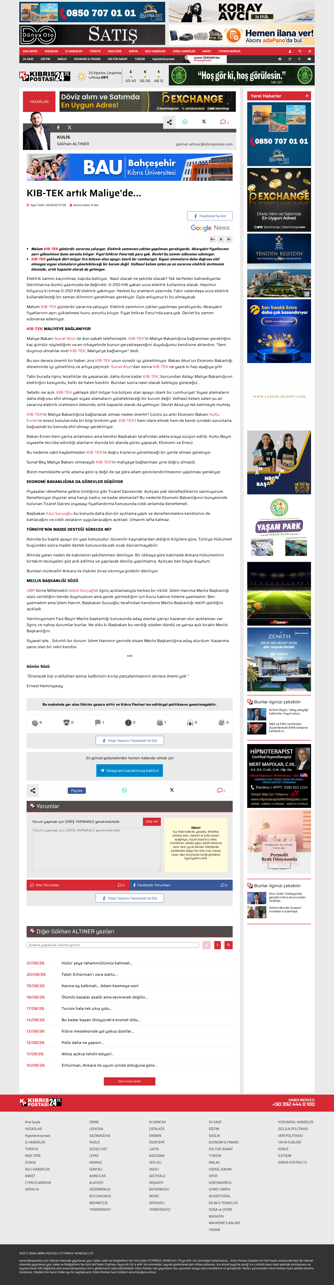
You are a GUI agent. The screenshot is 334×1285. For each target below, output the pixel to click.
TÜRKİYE (95, 51)
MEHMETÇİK (98, 1202)
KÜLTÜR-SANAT (117, 59)
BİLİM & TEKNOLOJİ (223, 1202)
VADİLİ (154, 1169)
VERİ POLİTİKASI (290, 1135)
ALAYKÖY (96, 1182)
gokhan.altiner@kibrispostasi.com (204, 144)
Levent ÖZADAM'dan (207, 58)
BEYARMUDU (159, 1189)
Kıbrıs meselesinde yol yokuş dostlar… (98, 1031)
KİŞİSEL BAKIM (220, 1169)
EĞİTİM (45, 59)
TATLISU (155, 1162)
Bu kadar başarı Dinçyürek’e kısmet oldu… (101, 1020)
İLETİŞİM (284, 1155)
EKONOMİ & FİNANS (87, 59)
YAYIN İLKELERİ (289, 1142)
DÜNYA (133, 51)
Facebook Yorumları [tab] (153, 885)
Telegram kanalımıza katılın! (132, 770)
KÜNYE (283, 1149)
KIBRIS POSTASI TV (292, 1162)
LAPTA (154, 1149)
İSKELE (94, 1142)
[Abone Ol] (210, 228)
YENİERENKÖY (100, 1209)
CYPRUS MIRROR (229, 51)
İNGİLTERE (115, 51)
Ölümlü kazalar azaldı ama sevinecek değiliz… (105, 997)
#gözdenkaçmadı (163, 59)
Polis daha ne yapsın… (83, 1042)
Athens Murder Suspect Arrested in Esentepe (285, 909)
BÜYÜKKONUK (100, 1196)
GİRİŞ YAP (152, 821)
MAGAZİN (216, 1216)
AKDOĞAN (157, 1155)
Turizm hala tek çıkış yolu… (87, 1008)
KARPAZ (95, 1162)
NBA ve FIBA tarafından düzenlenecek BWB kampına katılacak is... (288, 727)
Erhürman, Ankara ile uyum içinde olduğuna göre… (109, 1065)
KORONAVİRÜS (220, 1182)
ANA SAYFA (30, 51)
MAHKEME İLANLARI (224, 1222)
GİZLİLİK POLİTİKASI (293, 1128)
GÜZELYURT (98, 1149)
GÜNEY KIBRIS (219, 1189)
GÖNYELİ (95, 1169)
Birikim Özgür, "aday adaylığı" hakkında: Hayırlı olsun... (289, 711)
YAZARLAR (51, 51)
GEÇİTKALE (157, 1175)
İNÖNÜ (154, 1196)
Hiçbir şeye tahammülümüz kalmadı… (97, 963)
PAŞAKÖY (156, 1182)
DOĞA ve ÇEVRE (220, 1209)
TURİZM (140, 59)
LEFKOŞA (96, 1128)
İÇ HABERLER (73, 51)
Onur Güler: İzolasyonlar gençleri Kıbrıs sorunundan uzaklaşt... (287, 897)
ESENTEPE (157, 1142)
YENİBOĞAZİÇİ (160, 1209)
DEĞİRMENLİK (99, 1189)
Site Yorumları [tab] (47, 885)
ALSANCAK (157, 1122)
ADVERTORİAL (220, 1196)
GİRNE (94, 1122)
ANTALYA (32, 1189)
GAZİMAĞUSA (99, 1135)
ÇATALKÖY (157, 1128)
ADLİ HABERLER (155, 51)
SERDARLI (157, 1202)
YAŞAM (214, 1229)
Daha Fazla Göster (129, 1081)
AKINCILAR (97, 1175)
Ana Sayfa (32, 1122)
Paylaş (76, 790)
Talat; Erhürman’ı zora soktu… (90, 974)
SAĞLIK (62, 59)
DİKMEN (155, 1135)
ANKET (206, 51)
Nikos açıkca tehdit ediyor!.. (87, 1054)
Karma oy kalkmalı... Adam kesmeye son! (100, 986)
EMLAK (214, 1162)
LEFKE (94, 1155)
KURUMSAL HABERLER (296, 1122)
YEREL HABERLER (184, 51)
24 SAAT (28, 59)
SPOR (213, 1175)
